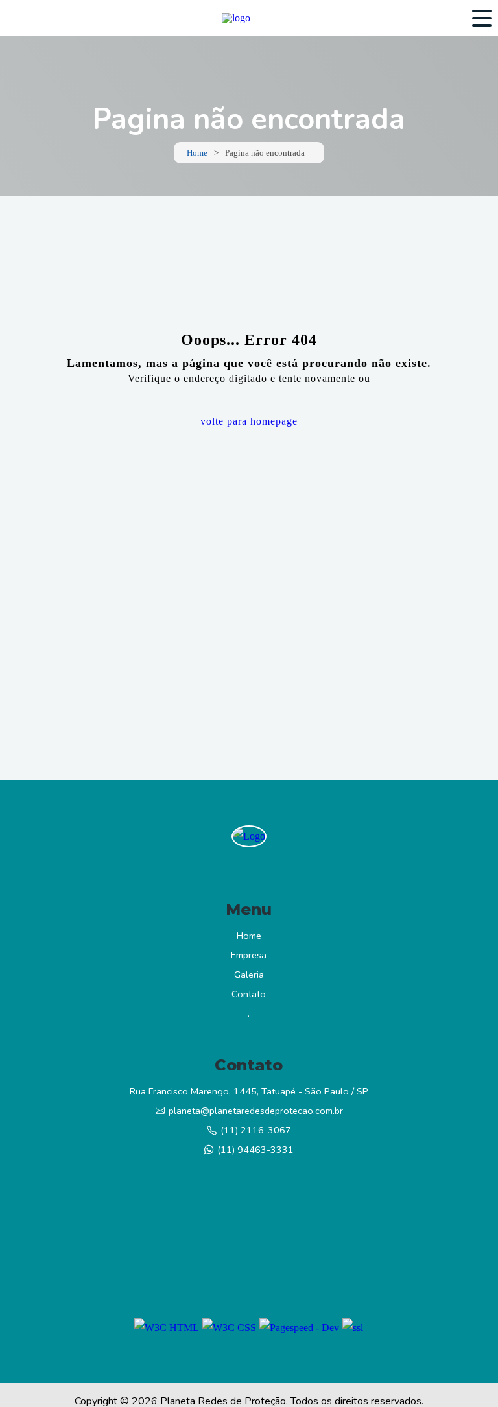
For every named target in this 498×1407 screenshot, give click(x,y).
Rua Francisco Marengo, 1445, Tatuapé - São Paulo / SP (249, 1091)
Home (197, 152)
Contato (248, 993)
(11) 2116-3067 (255, 1130)
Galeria (249, 974)
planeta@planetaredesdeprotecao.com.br (256, 1110)
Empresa (249, 955)
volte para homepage (249, 421)
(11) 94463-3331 (255, 1149)
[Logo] (249, 836)
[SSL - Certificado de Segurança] (352, 1328)
